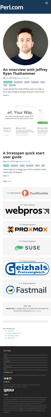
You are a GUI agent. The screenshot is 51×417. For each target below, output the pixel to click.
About (5, 356)
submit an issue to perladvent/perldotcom (26, 375)
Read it (6, 95)
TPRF (8, 193)
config (22, 165)
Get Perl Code (13, 335)
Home (5, 354)
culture (26, 82)
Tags (5, 364)
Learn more (36, 311)
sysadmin (14, 165)
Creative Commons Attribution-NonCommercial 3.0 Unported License (22, 386)
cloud (43, 82)
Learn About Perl (14, 333)
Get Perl (11, 331)
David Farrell (23, 78)
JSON (5, 369)
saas (5, 85)
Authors (6, 359)
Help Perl (11, 338)
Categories (7, 361)
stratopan (35, 82)
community (8, 82)
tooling (6, 165)
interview (12, 85)
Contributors (7, 366)
